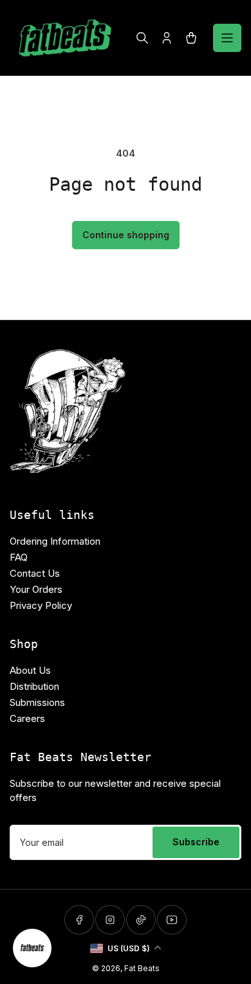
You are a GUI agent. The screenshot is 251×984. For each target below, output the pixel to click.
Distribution (34, 686)
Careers (27, 718)
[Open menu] (227, 38)
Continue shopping (125, 234)
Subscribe (195, 841)
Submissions (37, 702)
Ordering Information (55, 541)
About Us (30, 670)
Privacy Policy (41, 605)
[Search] (142, 38)
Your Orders (36, 589)
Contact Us (35, 573)
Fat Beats (142, 968)
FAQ (19, 557)
